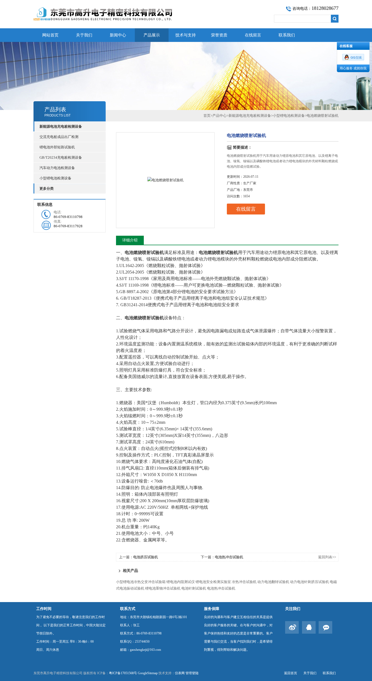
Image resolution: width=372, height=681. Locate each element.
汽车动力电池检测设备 (57, 168)
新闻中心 (118, 35)
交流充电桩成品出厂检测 (58, 137)
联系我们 (287, 35)
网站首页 (50, 35)
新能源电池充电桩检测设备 (249, 115)
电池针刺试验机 (193, 588)
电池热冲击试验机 (229, 557)
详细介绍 (130, 240)
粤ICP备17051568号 (123, 673)
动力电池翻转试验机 (273, 582)
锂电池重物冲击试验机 (163, 588)
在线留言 (253, 35)
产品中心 (219, 115)
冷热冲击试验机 (244, 582)
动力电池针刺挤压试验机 (309, 582)
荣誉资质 (219, 35)
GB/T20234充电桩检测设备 (60, 157)
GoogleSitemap (148, 673)
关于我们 (84, 35)
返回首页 (290, 673)
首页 (207, 115)
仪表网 (180, 673)
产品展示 (152, 35)
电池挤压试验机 (145, 557)
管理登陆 (192, 673)
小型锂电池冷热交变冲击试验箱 (141, 582)
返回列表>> (327, 557)
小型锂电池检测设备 (55, 178)
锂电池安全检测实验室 (213, 582)
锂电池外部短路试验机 (57, 147)
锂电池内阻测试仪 (180, 582)
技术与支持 (185, 35)
